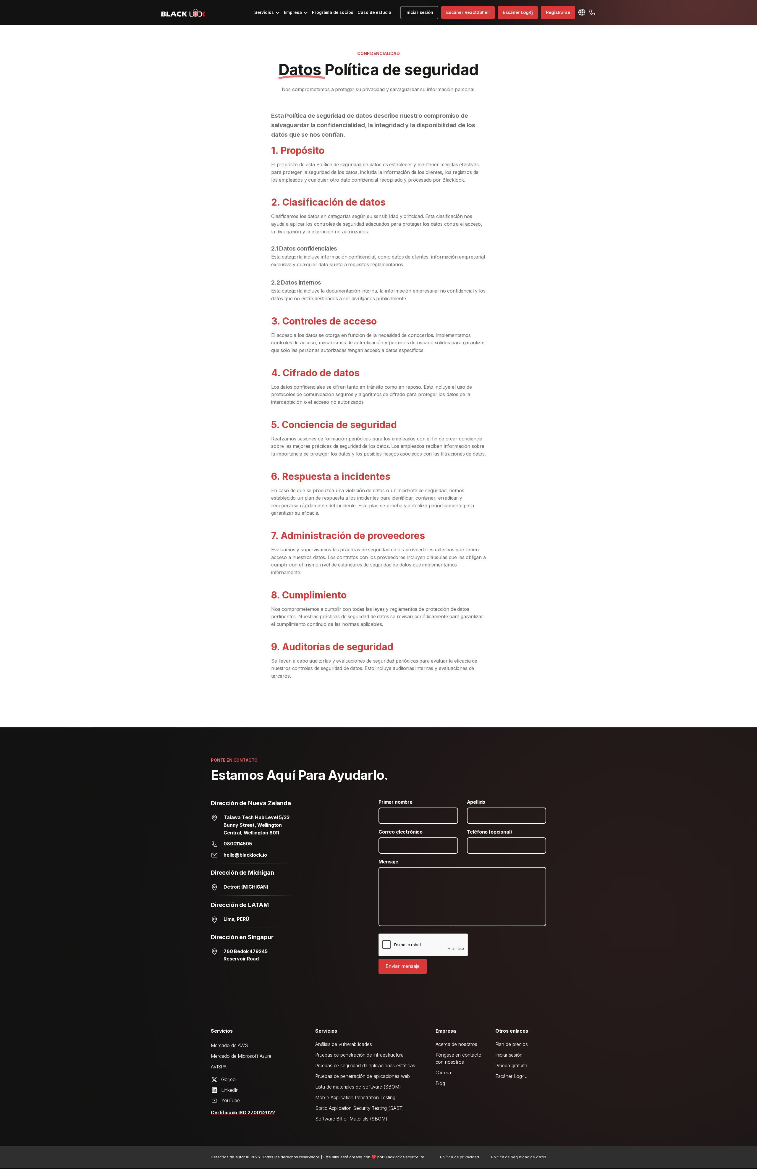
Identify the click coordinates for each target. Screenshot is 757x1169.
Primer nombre (395, 802)
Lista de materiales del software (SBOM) (358, 1087)
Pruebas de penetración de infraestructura (359, 1055)
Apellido (476, 802)
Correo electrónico (400, 832)
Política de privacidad (459, 1157)
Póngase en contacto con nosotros (458, 1058)
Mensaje (388, 862)
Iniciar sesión (419, 12)
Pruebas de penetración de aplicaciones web (362, 1076)
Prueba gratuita (511, 1065)
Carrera (443, 1073)
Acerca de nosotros (456, 1044)
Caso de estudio (374, 12)
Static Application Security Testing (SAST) (359, 1108)
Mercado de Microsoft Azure (241, 1056)
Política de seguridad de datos (518, 1157)
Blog (440, 1083)
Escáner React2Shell (468, 12)
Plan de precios (511, 1044)
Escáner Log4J (511, 1076)
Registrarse (558, 12)
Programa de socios (332, 12)
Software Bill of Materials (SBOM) (351, 1119)
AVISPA (219, 1067)
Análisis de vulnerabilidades (343, 1044)
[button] (267, 12)
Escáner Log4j (518, 12)
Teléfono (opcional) (489, 832)
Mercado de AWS (229, 1045)
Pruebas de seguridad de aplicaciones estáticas (365, 1065)
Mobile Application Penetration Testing (355, 1097)
